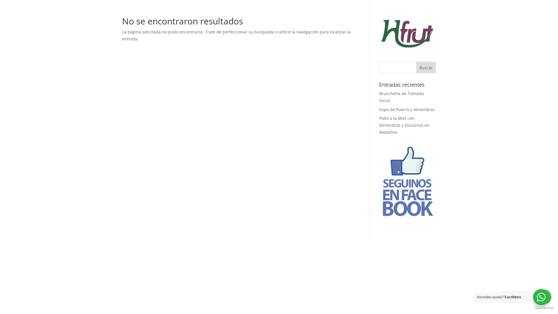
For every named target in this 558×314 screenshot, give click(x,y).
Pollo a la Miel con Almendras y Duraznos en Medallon (404, 125)
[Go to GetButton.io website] (544, 308)
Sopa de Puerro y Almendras (407, 109)
